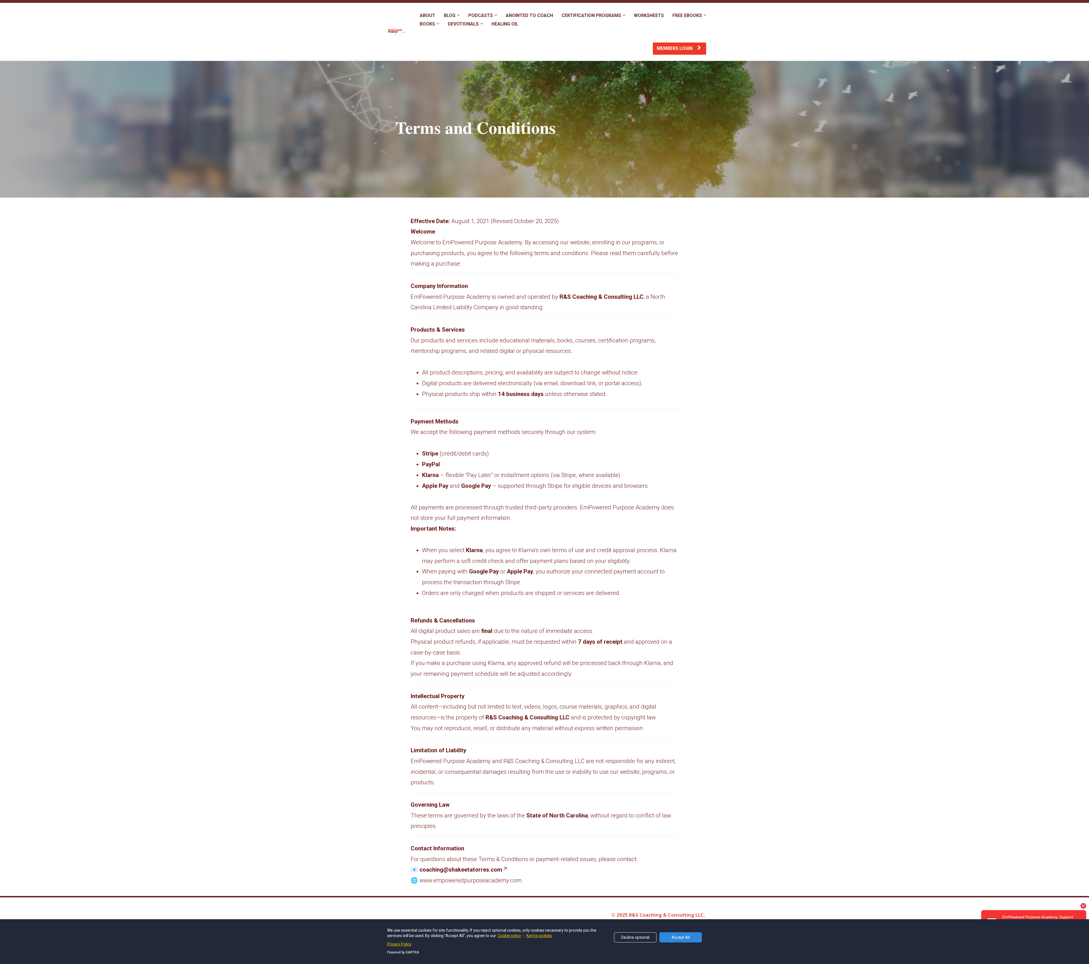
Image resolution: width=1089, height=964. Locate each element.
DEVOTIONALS (463, 24)
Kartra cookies (539, 935)
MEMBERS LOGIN (675, 48)
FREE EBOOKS (687, 15)
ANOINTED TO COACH (529, 15)
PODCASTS (480, 15)
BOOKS (427, 24)
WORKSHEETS (649, 15)
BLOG (449, 15)
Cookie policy (510, 935)
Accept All (681, 937)
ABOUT (427, 15)
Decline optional (635, 937)
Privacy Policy (399, 944)
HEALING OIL (504, 24)
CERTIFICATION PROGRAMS (591, 15)
